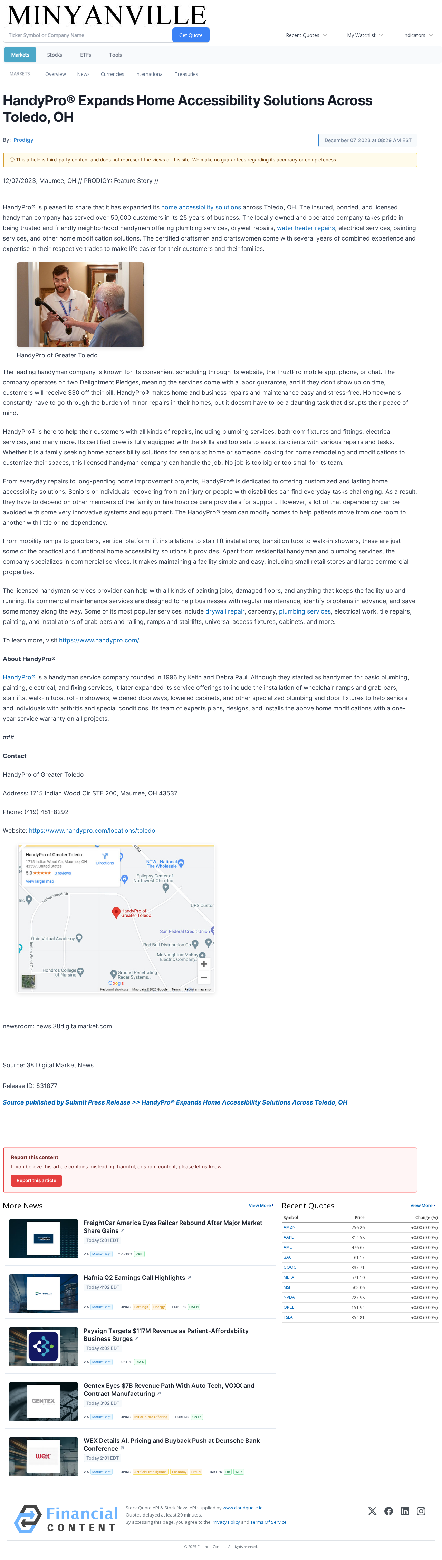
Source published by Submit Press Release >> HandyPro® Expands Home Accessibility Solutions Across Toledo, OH (175, 1102)
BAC (288, 1257)
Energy (159, 1307)
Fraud (196, 1472)
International (149, 74)
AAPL (289, 1237)
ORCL (289, 1307)
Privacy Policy (226, 1522)
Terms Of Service (268, 1522)
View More (260, 1205)
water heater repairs (306, 228)
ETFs (85, 54)
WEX (238, 1472)
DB (227, 1472)
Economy (179, 1472)
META (289, 1277)
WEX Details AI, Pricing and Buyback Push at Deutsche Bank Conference (172, 1444)
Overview (55, 74)
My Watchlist (361, 35)
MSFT (289, 1287)
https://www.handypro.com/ (99, 640)
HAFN (194, 1307)
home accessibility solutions (201, 207)
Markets (20, 54)
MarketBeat (101, 1254)
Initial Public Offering (150, 1417)
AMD (288, 1247)
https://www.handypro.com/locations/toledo (92, 830)
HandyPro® (19, 677)
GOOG (290, 1267)
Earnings (141, 1307)
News (83, 74)
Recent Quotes (302, 35)
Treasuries (186, 74)
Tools (115, 54)
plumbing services (304, 611)
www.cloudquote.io (243, 1507)
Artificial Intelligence (150, 1472)
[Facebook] (389, 1519)
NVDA (289, 1297)
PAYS (140, 1362)
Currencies (112, 74)
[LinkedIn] (405, 1519)
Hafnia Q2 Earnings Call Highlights (138, 1277)
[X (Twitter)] (372, 1519)
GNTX (196, 1417)
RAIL (139, 1254)
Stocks (54, 54)
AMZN (290, 1227)
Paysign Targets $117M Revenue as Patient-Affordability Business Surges (166, 1334)
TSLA (288, 1317)
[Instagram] (421, 1519)
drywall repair (224, 611)
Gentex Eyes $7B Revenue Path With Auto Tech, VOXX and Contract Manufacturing (169, 1389)
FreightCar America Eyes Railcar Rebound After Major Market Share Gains (173, 1226)
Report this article (36, 1180)
